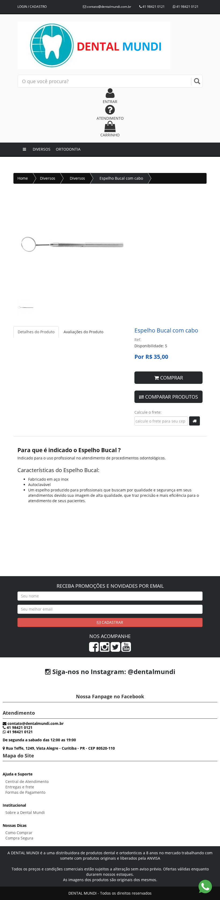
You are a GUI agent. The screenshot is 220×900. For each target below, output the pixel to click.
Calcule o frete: (148, 412)
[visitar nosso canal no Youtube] (126, 649)
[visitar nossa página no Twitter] (115, 649)
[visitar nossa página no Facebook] (94, 649)
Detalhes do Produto (36, 331)
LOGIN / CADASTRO (32, 6)
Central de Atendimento (27, 781)
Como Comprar (18, 832)
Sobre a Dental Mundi (25, 812)
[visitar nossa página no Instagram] (104, 649)
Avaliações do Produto (83, 331)
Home (22, 178)
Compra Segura (19, 838)
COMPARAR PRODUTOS (171, 397)
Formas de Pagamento (25, 792)
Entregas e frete (19, 786)
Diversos (41, 149)
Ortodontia (68, 149)
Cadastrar (112, 622)
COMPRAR (171, 377)
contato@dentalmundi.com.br (108, 6)
